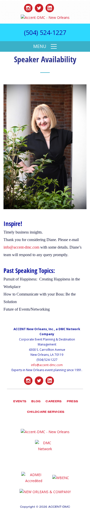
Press (72, 401)
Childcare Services (45, 412)
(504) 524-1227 (45, 32)
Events (19, 401)
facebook (60, 7)
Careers (54, 401)
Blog (35, 401)
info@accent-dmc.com (21, 247)
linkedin (50, 7)
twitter (39, 7)
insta (28, 7)
